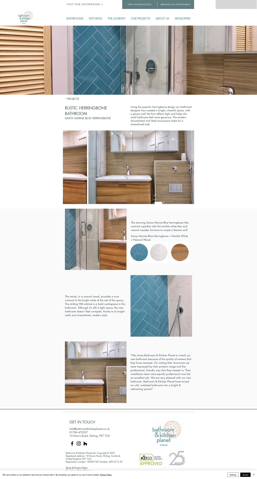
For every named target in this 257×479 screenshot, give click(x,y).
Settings (233, 474)
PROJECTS (73, 99)
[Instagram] (79, 443)
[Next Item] (189, 167)
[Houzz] (85, 443)
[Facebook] (72, 443)
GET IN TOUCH (82, 422)
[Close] (253, 475)
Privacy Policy (106, 474)
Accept (245, 474)
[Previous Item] (67, 167)
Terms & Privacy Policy (77, 467)
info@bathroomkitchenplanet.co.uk (89, 429)
